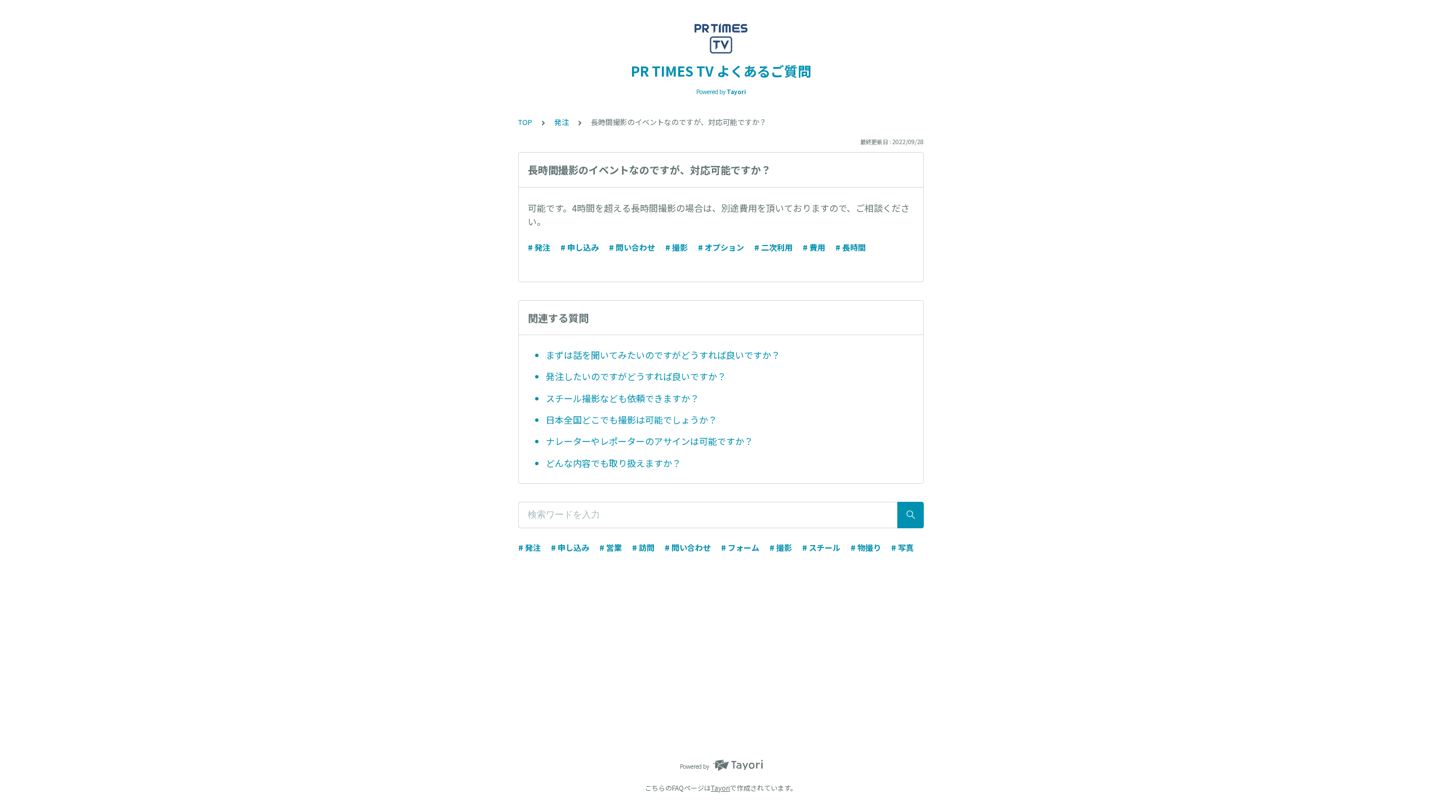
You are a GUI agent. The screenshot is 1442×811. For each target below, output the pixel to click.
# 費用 (814, 247)
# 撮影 (676, 247)
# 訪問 (643, 547)
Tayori (720, 787)
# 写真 (902, 547)
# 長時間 (850, 247)
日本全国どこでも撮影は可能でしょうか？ (631, 419)
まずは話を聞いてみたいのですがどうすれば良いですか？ (663, 355)
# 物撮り (866, 547)
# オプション (721, 247)
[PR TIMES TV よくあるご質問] (721, 38)
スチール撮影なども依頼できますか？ (622, 398)
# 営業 (610, 547)
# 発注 (539, 247)
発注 (561, 122)
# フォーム (740, 547)
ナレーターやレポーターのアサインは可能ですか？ (649, 441)
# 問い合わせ (632, 247)
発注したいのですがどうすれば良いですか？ (636, 376)
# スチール (821, 547)
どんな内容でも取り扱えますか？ (613, 463)
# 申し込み (579, 247)
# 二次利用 (773, 247)
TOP (525, 122)
